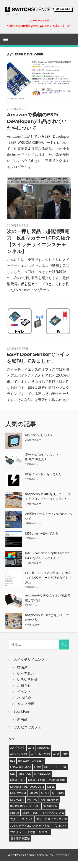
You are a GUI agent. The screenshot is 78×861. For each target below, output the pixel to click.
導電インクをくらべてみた (43, 474)
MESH (45, 793)
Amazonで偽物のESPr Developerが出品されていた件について (37, 121)
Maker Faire (37, 780)
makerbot (17, 780)
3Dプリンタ (17, 748)
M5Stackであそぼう (38, 435)
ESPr (37, 767)
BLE (12, 760)
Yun (35, 812)
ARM (56, 754)
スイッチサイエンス (29, 659)
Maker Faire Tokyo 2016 (27, 786)
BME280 (23, 760)
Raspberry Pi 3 (20, 806)
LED (12, 773)
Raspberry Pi (50, 799)
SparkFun (21, 711)
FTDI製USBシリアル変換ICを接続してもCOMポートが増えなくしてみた (48, 577)
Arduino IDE (19, 754)
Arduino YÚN (40, 754)
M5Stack (24, 773)
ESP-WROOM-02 (20, 767)
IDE (46, 767)
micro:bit (17, 799)
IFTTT (55, 767)
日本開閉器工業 (20, 838)
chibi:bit (38, 760)
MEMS (33, 793)
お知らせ (24, 685)
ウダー (14, 819)
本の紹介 (24, 697)
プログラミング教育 (23, 832)
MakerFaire (57, 780)
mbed (51, 786)
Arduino (43, 748)
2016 (31, 748)
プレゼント (60, 825)
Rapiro (32, 799)
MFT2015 (58, 793)
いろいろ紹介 (27, 679)
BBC (65, 754)
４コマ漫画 (25, 703)
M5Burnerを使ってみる (41, 533)
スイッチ (27, 819)
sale (37, 806)
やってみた (25, 673)
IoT (64, 767)
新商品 (22, 719)
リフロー (44, 832)
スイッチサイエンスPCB (51, 819)
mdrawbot (18, 793)
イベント (24, 691)
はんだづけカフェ (27, 727)
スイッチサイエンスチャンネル (30, 825)
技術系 (22, 667)
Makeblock (42, 773)
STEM (25, 812)
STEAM (14, 812)
